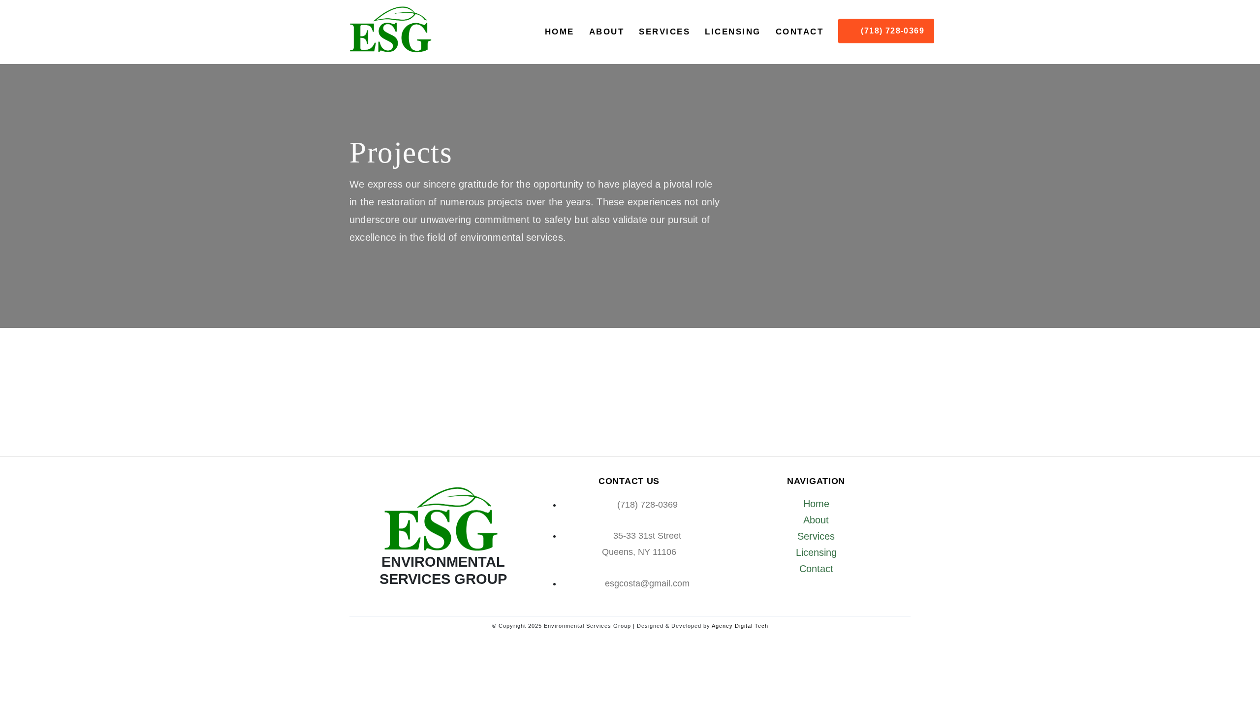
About (607, 31)
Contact (800, 31)
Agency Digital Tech (740, 626)
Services (664, 31)
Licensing (733, 31)
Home (559, 31)
